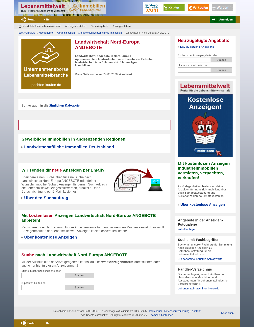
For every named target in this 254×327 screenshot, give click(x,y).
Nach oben (227, 312)
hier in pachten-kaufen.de (192, 65)
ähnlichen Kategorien (65, 105)
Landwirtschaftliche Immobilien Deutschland (69, 147)
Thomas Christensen (161, 314)
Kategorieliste (46, 32)
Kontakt (196, 311)
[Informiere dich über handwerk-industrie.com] (189, 7)
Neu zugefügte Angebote (197, 46)
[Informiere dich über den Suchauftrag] (138, 179)
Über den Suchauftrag (46, 197)
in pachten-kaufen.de (33, 282)
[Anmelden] (223, 19)
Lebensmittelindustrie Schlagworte (200, 258)
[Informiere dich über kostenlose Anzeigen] (205, 118)
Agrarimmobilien (66, 32)
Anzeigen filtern (122, 26)
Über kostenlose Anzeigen (202, 205)
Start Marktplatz (26, 32)
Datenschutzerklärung (176, 311)
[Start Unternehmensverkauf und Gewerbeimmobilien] (62, 8)
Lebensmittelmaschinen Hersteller (199, 288)
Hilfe (46, 19)
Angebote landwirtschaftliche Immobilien (100, 32)
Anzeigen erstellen (75, 26)
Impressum (155, 311)
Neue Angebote (99, 26)
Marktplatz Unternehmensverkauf (41, 26)
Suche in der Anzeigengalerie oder (197, 55)
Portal (31, 19)
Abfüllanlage (187, 229)
